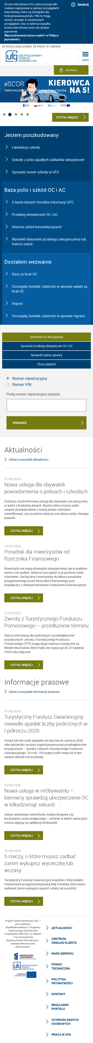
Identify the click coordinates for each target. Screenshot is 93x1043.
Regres (17, 303)
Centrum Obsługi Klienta (64, 941)
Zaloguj (71, 70)
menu (85, 60)
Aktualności (61, 928)
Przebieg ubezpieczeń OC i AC (35, 214)
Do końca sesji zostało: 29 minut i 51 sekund (31, 46)
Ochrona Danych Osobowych (65, 1022)
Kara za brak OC (24, 274)
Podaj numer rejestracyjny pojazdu (33, 394)
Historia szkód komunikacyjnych (37, 226)
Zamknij (83, 4)
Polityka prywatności (62, 981)
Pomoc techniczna (60, 966)
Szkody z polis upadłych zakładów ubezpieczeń (48, 159)
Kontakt (58, 994)
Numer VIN (21, 384)
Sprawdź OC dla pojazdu (46, 337)
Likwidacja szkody (26, 147)
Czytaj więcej (18, 531)
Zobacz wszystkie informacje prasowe (34, 692)
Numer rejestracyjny (29, 378)
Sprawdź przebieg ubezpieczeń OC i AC (47, 346)
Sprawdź (20, 423)
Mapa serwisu (62, 953)
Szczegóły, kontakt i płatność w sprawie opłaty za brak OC (49, 289)
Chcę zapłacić (46, 364)
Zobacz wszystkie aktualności (28, 459)
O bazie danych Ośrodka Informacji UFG (43, 202)
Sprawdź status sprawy (46, 355)
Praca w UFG (61, 1034)
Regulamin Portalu (60, 1007)
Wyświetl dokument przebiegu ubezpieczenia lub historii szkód (49, 241)
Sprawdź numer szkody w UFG (35, 172)
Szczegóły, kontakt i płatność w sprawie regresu (48, 316)
